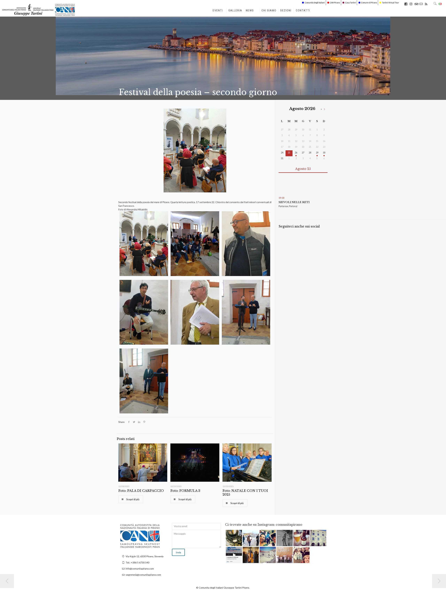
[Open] (234, 538)
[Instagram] (240, 544)
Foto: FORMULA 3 (185, 491)
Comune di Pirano (369, 2)
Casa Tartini (350, 2)
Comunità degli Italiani (315, 2)
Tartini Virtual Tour (390, 2)
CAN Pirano (335, 2)
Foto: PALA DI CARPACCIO (141, 491)
